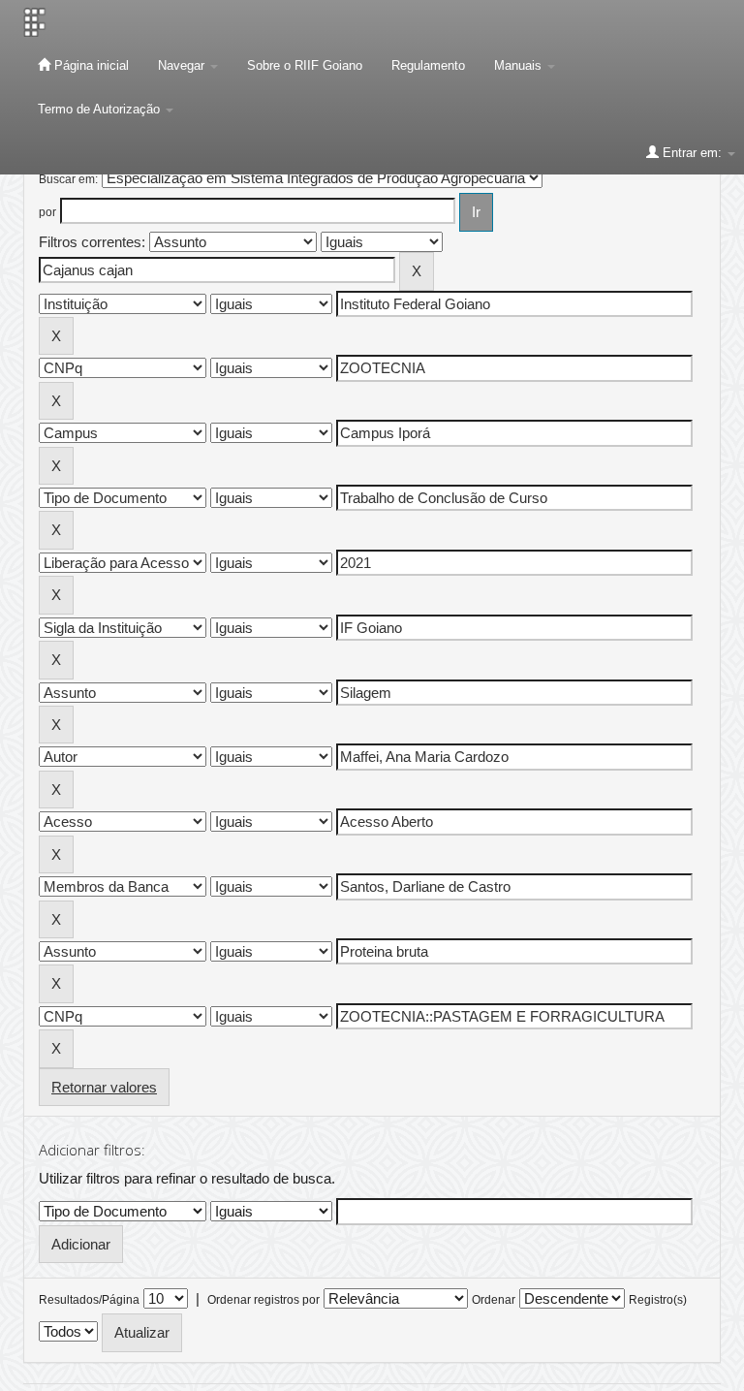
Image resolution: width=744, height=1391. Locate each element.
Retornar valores (104, 1087)
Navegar (183, 65)
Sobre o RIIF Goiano (304, 65)
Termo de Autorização (101, 109)
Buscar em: (68, 179)
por (47, 212)
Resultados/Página (89, 1300)
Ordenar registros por (263, 1300)
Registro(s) (658, 1300)
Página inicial (89, 65)
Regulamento (428, 65)
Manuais (519, 65)
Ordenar (493, 1300)
